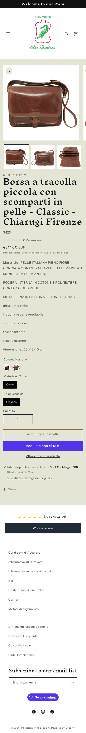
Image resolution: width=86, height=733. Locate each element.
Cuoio (10, 383)
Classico (11, 401)
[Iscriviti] (72, 682)
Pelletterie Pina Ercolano (36, 727)
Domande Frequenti (22, 636)
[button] (8, 34)
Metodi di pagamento (23, 609)
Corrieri (13, 599)
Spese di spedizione (33, 252)
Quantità (9, 410)
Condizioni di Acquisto (24, 552)
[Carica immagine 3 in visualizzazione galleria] (43, 157)
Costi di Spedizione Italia (25, 590)
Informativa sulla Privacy (25, 562)
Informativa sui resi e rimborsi (29, 571)
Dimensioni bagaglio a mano (28, 627)
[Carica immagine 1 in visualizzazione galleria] (16, 157)
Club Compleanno (21, 655)
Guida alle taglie (19, 645)
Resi (11, 581)
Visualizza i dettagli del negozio (29, 478)
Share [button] (12, 489)
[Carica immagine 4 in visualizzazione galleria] (69, 157)
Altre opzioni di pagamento (43, 455)
